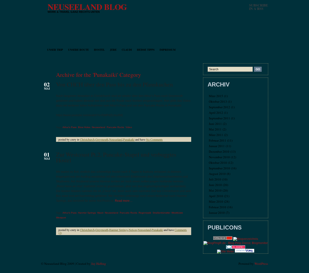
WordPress (261, 263)
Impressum (168, 50)
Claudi (127, 50)
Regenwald (145, 212)
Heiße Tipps (145, 50)
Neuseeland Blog (87, 7)
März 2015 (216, 96)
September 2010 (219, 168)
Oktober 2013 (218, 101)
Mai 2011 (215, 129)
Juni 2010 (215, 185)
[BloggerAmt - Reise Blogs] (245, 239)
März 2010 (216, 201)
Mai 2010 (215, 190)
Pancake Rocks (115, 127)
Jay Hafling (98, 263)
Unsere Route (78, 50)
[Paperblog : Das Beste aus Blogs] (244, 251)
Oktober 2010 (218, 162)
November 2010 (219, 157)
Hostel (99, 50)
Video (129, 127)
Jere (113, 50)
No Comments (154, 139)
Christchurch (87, 139)
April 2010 (216, 196)
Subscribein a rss (258, 7)
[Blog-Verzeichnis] (235, 248)
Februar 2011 (217, 140)
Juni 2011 (215, 124)
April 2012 (216, 112)
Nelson (133, 230)
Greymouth (101, 139)
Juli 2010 (215, 179)
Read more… (124, 200)
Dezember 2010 (219, 151)
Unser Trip (55, 50)
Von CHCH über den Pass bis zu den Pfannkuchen (114, 84)
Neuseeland (98, 127)
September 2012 (219, 107)
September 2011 (219, 118)
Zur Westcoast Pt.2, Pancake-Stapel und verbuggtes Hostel (116, 157)
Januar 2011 (217, 146)
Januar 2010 (217, 212)
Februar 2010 (217, 207)
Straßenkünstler (161, 212)
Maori (100, 212)
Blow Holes (84, 127)
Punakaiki (128, 139)
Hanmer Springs (87, 212)
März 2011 (216, 135)
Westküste (177, 212)
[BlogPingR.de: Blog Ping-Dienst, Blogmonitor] (236, 243)
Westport (61, 217)
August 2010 (217, 174)
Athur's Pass (70, 127)
